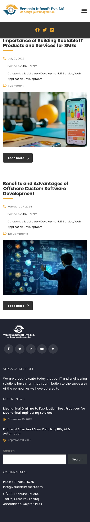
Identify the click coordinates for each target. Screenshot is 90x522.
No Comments (18, 234)
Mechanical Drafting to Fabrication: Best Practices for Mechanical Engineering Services (44, 410)
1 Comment (15, 86)
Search (9, 451)
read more (16, 158)
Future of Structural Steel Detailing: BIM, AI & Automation (36, 431)
